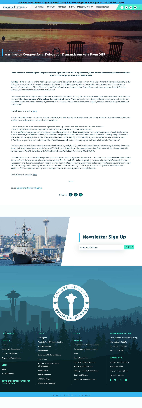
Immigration (43, 370)
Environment (43, 350)
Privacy (68, 395)
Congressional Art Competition (86, 344)
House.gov (85, 395)
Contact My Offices (9, 353)
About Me (39, 7)
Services (62, 7)
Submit (129, 247)
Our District (8, 333)
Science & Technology (46, 383)
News (4, 369)
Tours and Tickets (81, 375)
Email (4, 344)
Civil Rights (42, 337)
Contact (51, 7)
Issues (41, 333)
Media (4, 365)
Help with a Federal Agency (81, 7)
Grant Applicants (81, 357)
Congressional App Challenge (86, 349)
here (35, 110)
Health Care (42, 359)
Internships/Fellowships (83, 366)
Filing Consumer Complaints (85, 379)
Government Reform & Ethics (29, 187)
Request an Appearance (11, 357)
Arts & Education (44, 346)
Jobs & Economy (44, 374)
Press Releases (102, 7)
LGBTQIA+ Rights (44, 378)
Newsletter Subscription (11, 349)
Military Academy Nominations (86, 370)
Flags (76, 353)
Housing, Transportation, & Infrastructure (48, 364)
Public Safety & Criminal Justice (50, 342)
